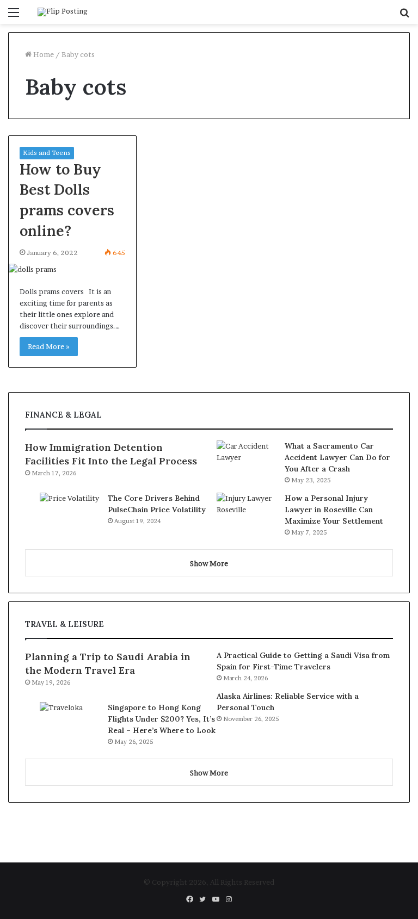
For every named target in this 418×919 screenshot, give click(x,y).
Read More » (49, 346)
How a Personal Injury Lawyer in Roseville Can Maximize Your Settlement (334, 509)
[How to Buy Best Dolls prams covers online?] (72, 269)
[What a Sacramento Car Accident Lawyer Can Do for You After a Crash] (246, 460)
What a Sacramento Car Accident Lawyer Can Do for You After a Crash (337, 457)
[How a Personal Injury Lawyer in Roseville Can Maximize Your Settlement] (246, 513)
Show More (209, 563)
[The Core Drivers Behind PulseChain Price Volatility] (70, 513)
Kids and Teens (47, 152)
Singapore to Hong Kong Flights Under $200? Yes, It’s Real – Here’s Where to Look (162, 719)
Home (43, 54)
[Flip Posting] (63, 12)
